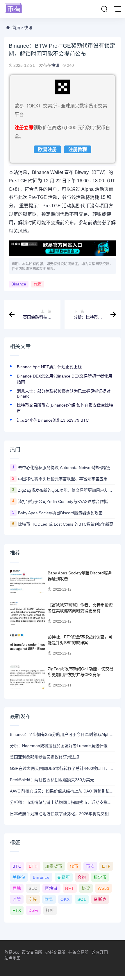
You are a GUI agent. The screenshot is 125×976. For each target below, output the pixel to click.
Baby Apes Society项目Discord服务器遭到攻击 (60, 513)
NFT (69, 888)
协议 (86, 888)
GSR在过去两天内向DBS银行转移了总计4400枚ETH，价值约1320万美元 (62, 768)
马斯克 (100, 899)
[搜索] (104, 9)
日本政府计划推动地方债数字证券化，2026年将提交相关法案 (62, 813)
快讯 (28, 27)
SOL (81, 899)
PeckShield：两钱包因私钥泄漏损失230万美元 (52, 779)
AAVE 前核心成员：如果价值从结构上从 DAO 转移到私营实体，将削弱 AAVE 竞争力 (62, 791)
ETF (106, 866)
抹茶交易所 (78, 952)
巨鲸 (16, 888)
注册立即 (24, 127)
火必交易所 (55, 952)
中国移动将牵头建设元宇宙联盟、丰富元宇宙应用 (63, 479)
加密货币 (54, 866)
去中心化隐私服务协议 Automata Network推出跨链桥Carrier (66, 467)
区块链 (51, 888)
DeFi (33, 910)
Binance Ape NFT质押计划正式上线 (49, 366)
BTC (17, 866)
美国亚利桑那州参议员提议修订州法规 (44, 757)
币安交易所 (32, 952)
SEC (33, 888)
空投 (32, 899)
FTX (16, 910)
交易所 (63, 877)
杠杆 (50, 910)
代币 (38, 284)
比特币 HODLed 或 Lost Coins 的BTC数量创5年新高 (65, 524)
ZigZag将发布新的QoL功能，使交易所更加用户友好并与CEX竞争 (66, 490)
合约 (81, 877)
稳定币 (100, 877)
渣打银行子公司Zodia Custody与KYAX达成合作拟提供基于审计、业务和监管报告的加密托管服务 (66, 501)
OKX (65, 899)
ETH (33, 866)
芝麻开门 (100, 952)
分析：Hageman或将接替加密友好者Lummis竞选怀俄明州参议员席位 (62, 745)
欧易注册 (47, 149)
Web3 (104, 888)
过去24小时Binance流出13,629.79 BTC (53, 420)
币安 (90, 866)
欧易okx (11, 952)
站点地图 (12, 958)
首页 (16, 27)
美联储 (19, 877)
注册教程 (77, 149)
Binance (18, 284)
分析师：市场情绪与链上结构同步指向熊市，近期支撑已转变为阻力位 (62, 802)
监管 (16, 899)
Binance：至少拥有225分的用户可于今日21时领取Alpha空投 (62, 734)
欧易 (48, 899)
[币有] (13, 8)
